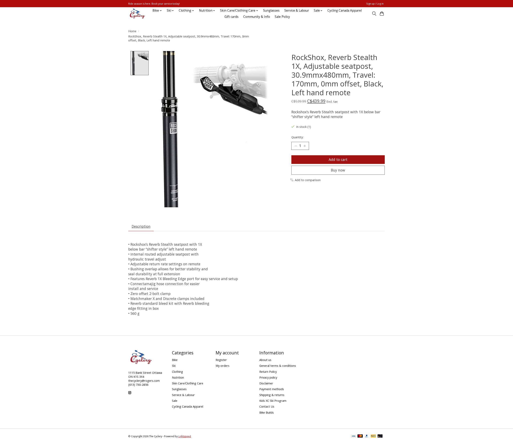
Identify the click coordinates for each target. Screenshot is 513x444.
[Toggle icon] (374, 13)
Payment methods (271, 389)
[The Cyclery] (136, 14)
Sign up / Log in (375, 3)
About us (265, 360)
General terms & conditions (277, 366)
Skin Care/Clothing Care (187, 383)
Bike (175, 360)
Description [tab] (141, 226)
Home (132, 31)
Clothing (177, 372)
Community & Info (256, 17)
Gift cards (231, 17)
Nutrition (178, 377)
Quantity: (297, 137)
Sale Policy (282, 17)
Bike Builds (266, 412)
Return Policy (268, 372)
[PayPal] (366, 436)
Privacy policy (268, 377)
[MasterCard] (360, 436)
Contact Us (266, 406)
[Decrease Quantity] (296, 146)
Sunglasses (271, 10)
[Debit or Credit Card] (380, 436)
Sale (174, 401)
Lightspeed (184, 436)
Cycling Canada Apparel (344, 10)
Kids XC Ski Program (272, 401)
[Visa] (353, 436)
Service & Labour (296, 10)
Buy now (338, 170)
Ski (174, 366)
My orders (222, 366)
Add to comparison (308, 180)
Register (221, 360)
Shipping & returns (271, 395)
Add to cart (338, 159)
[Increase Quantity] (304, 146)
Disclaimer (266, 383)
